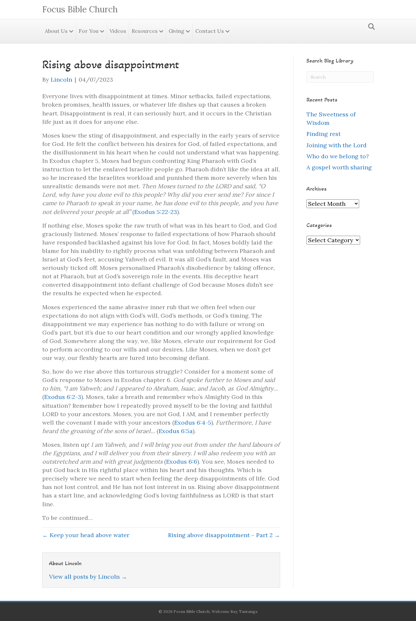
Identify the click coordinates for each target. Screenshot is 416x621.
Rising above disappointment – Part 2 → (224, 535)
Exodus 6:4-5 (192, 422)
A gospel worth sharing (339, 167)
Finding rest (323, 134)
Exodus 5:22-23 (155, 212)
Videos (118, 31)
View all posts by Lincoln (88, 576)
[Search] (370, 27)
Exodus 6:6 (181, 461)
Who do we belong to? (337, 156)
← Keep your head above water (85, 535)
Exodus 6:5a (176, 431)
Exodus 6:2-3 (62, 397)
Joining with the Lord (336, 145)
